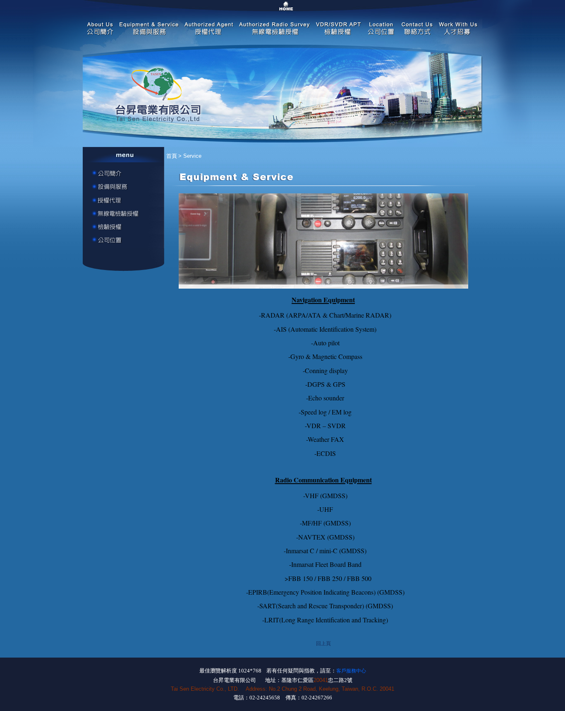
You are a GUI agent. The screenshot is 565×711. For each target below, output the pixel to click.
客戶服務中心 (351, 671)
